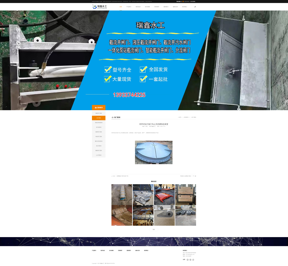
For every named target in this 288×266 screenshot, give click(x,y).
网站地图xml (179, 1)
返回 (154, 229)
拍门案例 (194, 117)
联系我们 (184, 6)
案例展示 (166, 6)
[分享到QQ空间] (188, 260)
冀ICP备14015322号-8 (110, 263)
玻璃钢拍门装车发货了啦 (119, 176)
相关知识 (138, 6)
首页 (121, 6)
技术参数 (147, 6)
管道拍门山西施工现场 (188, 176)
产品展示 (128, 6)
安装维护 (156, 6)
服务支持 (175, 6)
